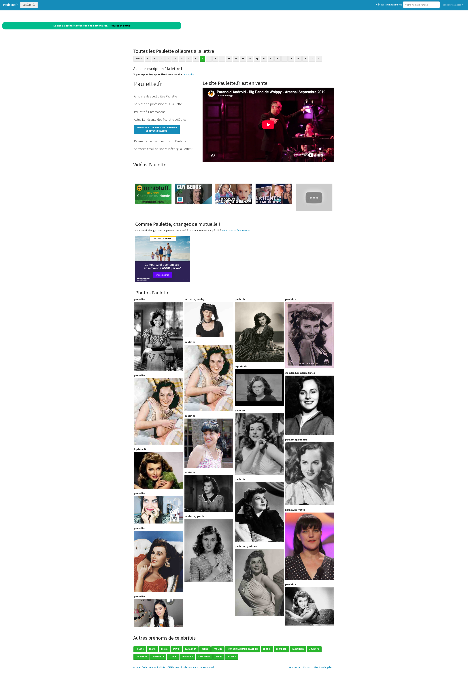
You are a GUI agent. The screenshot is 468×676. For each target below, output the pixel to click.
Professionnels (189, 667)
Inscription (189, 74)
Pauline (218, 648)
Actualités (159, 667)
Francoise (141, 656)
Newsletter (295, 667)
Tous (139, 58)
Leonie (267, 648)
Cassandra (204, 656)
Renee (205, 648)
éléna (164, 648)
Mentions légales (323, 667)
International (207, 667)
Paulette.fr (10, 5)
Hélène (140, 648)
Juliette (314, 648)
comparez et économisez (236, 230)
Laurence (281, 648)
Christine (187, 656)
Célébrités (29, 4)
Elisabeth (158, 656)
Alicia (219, 656)
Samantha (190, 648)
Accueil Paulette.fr (143, 667)
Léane (152, 648)
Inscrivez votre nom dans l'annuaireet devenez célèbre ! (157, 129)
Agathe (232, 656)
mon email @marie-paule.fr (243, 648)
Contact (307, 667)
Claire (172, 656)
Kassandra (298, 648)
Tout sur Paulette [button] (452, 4)
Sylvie (176, 648)
